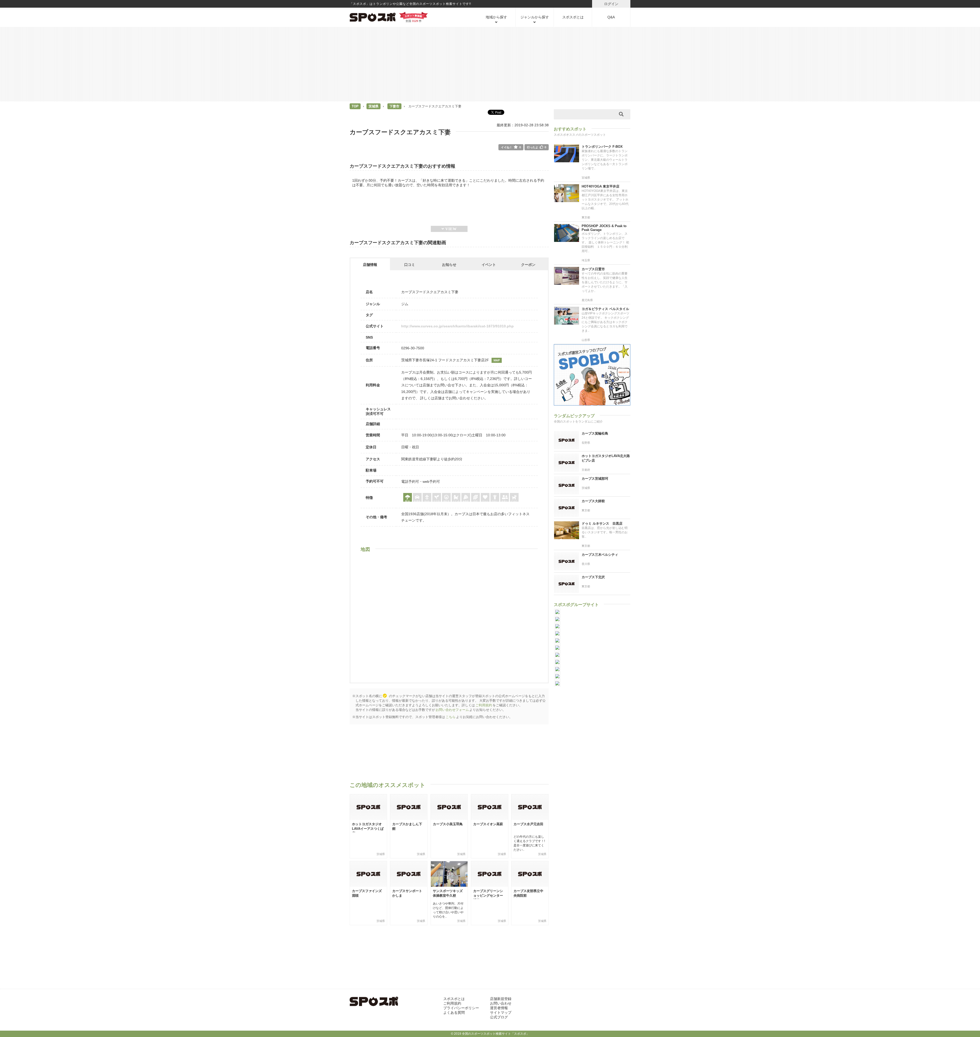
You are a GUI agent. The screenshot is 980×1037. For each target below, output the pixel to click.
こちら (451, 717)
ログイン (611, 4)
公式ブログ (499, 1017)
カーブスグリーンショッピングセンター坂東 (488, 895)
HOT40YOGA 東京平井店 (600, 186)
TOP (355, 106)
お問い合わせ (500, 1003)
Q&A (611, 17)
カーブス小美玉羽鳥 (448, 824)
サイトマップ (500, 1012)
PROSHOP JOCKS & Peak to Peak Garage (604, 228)
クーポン (528, 265)
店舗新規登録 (500, 999)
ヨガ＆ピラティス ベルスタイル (605, 309)
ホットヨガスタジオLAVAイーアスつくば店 (368, 828)
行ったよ (536, 147)
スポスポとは (573, 17)
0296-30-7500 (412, 348)
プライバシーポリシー (461, 1008)
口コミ (409, 265)
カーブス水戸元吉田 (528, 824)
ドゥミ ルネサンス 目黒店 (602, 523)
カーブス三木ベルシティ (600, 555)
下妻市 (394, 106)
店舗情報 (370, 265)
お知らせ (449, 265)
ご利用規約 (483, 705)
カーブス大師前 (593, 501)
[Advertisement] (490, 64)
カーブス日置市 (593, 269)
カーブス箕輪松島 (595, 433)
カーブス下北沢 (593, 577)
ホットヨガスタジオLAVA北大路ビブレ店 (606, 458)
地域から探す (496, 17)
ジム (404, 304)
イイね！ (511, 147)
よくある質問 (454, 1012)
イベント (489, 265)
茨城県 (373, 106)
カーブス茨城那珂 (595, 478)
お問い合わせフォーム (452, 710)
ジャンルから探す (534, 17)
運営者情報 (499, 1008)
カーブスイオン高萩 (488, 824)
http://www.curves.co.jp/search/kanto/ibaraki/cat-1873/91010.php (457, 326)
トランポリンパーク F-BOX (602, 147)
